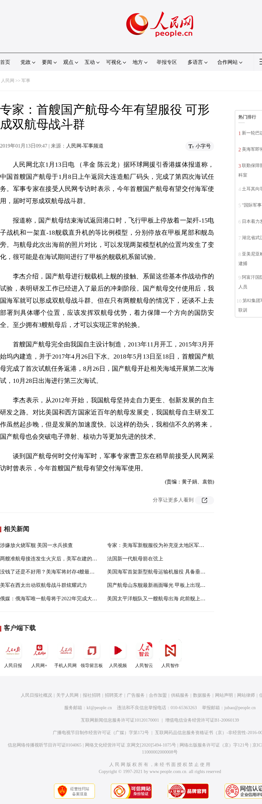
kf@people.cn (99, 707)
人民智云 (144, 665)
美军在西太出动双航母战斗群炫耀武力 (43, 585)
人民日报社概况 (36, 695)
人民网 (7, 80)
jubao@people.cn (240, 707)
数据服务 (202, 695)
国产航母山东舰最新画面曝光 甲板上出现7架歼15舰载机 (170, 585)
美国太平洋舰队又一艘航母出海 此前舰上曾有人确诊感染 (171, 598)
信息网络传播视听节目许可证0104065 (44, 745)
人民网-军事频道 (85, 145)
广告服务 (136, 695)
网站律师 (246, 695)
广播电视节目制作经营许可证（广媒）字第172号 (101, 732)
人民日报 (13, 665)
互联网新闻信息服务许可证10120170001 (120, 720)
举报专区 (167, 62)
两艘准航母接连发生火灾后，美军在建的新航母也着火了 (64, 558)
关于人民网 (67, 695)
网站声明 (224, 695)
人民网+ (39, 665)
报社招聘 (92, 695)
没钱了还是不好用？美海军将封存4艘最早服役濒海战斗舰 (65, 571)
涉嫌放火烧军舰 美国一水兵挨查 (36, 545)
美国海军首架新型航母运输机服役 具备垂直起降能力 (166, 571)
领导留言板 (92, 665)
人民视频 (118, 665)
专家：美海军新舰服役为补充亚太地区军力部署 (160, 545)
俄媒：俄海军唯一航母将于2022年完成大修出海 (53, 598)
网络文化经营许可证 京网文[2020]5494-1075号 (130, 745)
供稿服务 (180, 695)
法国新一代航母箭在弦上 (135, 558)
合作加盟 (158, 695)
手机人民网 (65, 665)
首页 (5, 62)
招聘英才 (114, 695)
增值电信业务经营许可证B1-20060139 (202, 720)
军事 (25, 80)
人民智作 (170, 665)
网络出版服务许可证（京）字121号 (214, 745)
